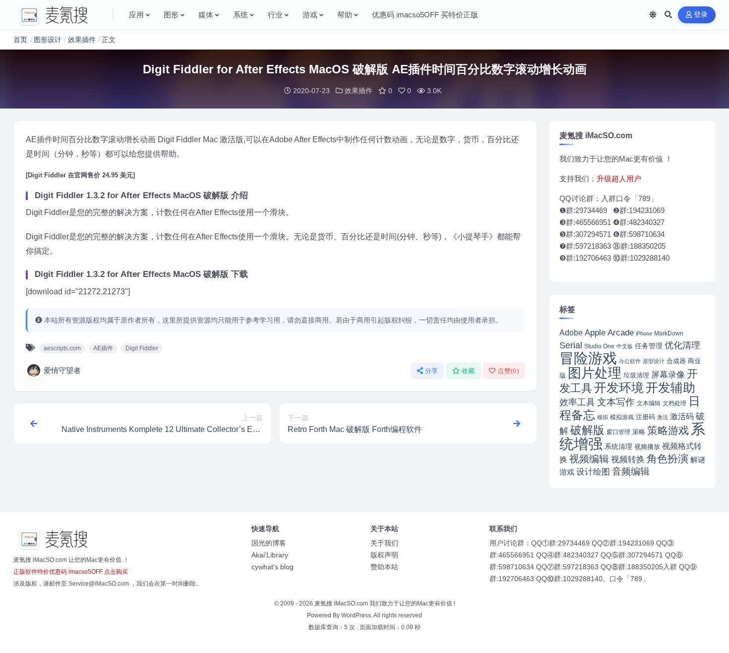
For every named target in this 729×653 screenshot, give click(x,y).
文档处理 (674, 403)
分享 (431, 371)
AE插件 (103, 348)
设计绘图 (593, 472)
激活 (662, 417)
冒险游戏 (588, 358)
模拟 (602, 417)
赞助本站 (384, 567)
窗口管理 (618, 432)
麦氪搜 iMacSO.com (341, 603)
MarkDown (668, 333)
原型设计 (654, 361)
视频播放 (647, 446)
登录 (701, 14)
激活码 (682, 416)
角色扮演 (667, 458)
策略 (638, 432)
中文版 (624, 346)
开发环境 (619, 387)
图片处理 (594, 373)
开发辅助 (670, 387)
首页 (20, 40)
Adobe (571, 332)
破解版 (587, 430)
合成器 (676, 361)
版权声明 (384, 555)
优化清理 (682, 345)
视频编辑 (589, 458)
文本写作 (616, 402)
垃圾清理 (636, 375)
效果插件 (82, 40)
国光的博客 (268, 543)
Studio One (599, 346)
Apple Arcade (609, 332)
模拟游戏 (622, 417)
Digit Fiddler (141, 348)
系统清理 (618, 446)
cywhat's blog (272, 567)
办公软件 (630, 361)
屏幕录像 (668, 375)
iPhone (644, 333)
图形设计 (47, 40)
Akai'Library (269, 555)
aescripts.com (62, 348)
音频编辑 (631, 471)
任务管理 (649, 346)
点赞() (508, 371)
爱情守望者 (62, 370)
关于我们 (384, 543)
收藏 (468, 371)
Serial (570, 345)
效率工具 (577, 402)
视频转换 (628, 459)
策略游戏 (668, 430)
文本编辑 (649, 403)
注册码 (645, 417)
